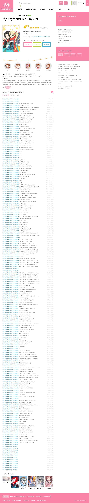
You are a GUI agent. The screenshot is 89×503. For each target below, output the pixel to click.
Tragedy (39, 76)
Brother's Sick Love (64, 88)
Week (66, 55)
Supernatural (32, 76)
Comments (46, 44)
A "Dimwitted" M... (62, 34)
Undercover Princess (64, 73)
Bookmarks (28, 44)
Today (60, 55)
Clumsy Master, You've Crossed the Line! (70, 79)
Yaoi (68, 9)
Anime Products (14, 496)
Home (20, 9)
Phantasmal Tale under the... (65, 29)
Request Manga (41, 500)
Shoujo (51, 9)
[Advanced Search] (61, 3)
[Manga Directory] (66, 3)
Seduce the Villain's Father (66, 86)
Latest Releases (31, 9)
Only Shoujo (46, 496)
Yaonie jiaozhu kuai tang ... (65, 36)
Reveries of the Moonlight (65, 32)
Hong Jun (31, 31)
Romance (21, 76)
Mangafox (38, 496)
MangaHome (6, 6)
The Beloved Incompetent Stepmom (68, 70)
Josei (59, 9)
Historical (15, 76)
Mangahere (23, 496)
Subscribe (37, 44)
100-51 (12, 95)
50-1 (18, 95)
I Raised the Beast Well (65, 77)
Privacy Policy (6, 500)
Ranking (42, 9)
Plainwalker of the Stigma (64, 43)
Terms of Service (16, 500)
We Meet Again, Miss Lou (64, 40)
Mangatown (31, 496)
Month (73, 55)
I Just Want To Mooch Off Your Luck (68, 64)
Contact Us (26, 500)
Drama (10, 76)
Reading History (87, 3)
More (8, 87)
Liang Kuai (38, 31)
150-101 (5, 95)
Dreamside (61, 38)
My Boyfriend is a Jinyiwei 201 (42, 36)
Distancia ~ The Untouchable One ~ (68, 75)
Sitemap (33, 500)
